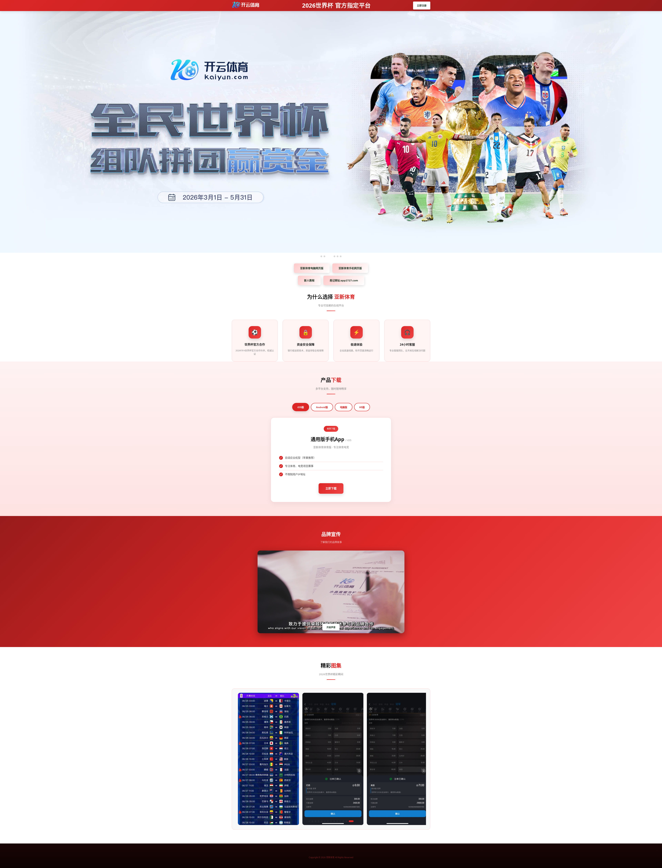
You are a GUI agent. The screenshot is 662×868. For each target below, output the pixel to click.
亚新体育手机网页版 (350, 268)
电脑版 (343, 407)
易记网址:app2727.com (344, 280)
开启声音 (331, 627)
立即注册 (422, 5)
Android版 (322, 407)
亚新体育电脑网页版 (311, 268)
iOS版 (300, 407)
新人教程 (309, 280)
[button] (309, 821)
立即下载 (331, 488)
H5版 (362, 407)
